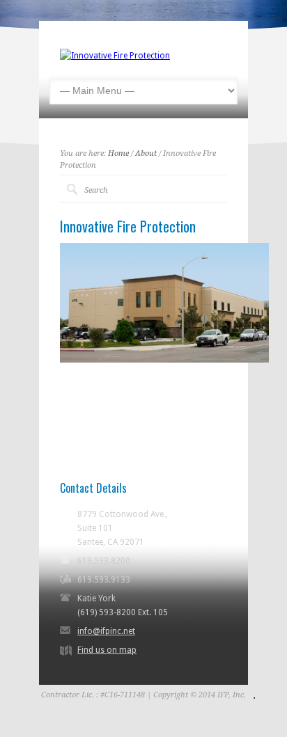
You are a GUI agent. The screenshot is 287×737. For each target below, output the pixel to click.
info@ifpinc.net (106, 631)
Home (118, 153)
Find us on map (107, 650)
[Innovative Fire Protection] (115, 56)
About (146, 153)
